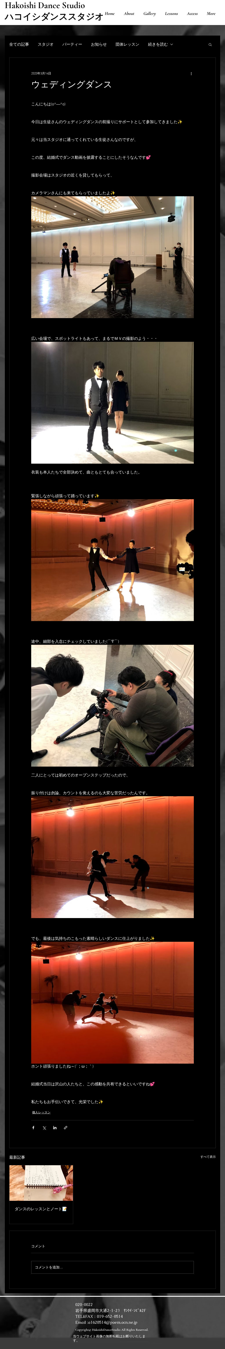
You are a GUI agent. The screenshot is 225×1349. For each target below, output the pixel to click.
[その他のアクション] (191, 73)
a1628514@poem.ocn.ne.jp (112, 1322)
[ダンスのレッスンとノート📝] (41, 1183)
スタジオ (46, 44)
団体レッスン (127, 44)
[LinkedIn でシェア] (55, 1128)
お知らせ (99, 44)
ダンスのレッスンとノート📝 (41, 1209)
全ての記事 (19, 44)
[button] (210, 44)
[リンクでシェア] (66, 1128)
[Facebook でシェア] (33, 1128)
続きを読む (158, 44)
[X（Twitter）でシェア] (44, 1128)
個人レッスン (41, 1113)
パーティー (72, 44)
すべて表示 (208, 1157)
